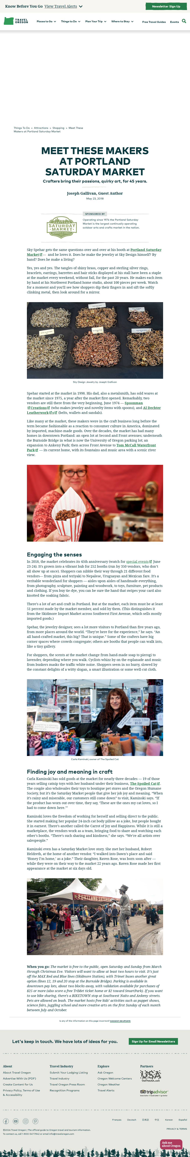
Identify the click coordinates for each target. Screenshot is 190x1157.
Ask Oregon (105, 1072)
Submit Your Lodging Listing (69, 1072)
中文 (157, 1120)
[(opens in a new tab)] (62, 237)
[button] (170, 1144)
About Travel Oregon (17, 1072)
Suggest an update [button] (120, 1021)
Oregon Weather (109, 1084)
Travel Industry (59, 1078)
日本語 (145, 1120)
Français (116, 1120)
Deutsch (131, 1120)
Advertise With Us (19, 1078)
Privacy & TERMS (177, 1129)
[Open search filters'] (184, 21)
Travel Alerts (106, 1090)
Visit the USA (150, 1076)
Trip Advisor (154, 1093)
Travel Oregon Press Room (67, 1084)
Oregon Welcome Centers (115, 1078)
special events (139, 561)
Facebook (6, 1121)
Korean (169, 1120)
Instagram (26, 1121)
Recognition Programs (64, 1090)
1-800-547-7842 (31, 1134)
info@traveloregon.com (61, 1134)
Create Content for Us (18, 1084)
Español (183, 1120)
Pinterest (35, 1121)
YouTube (16, 1121)
